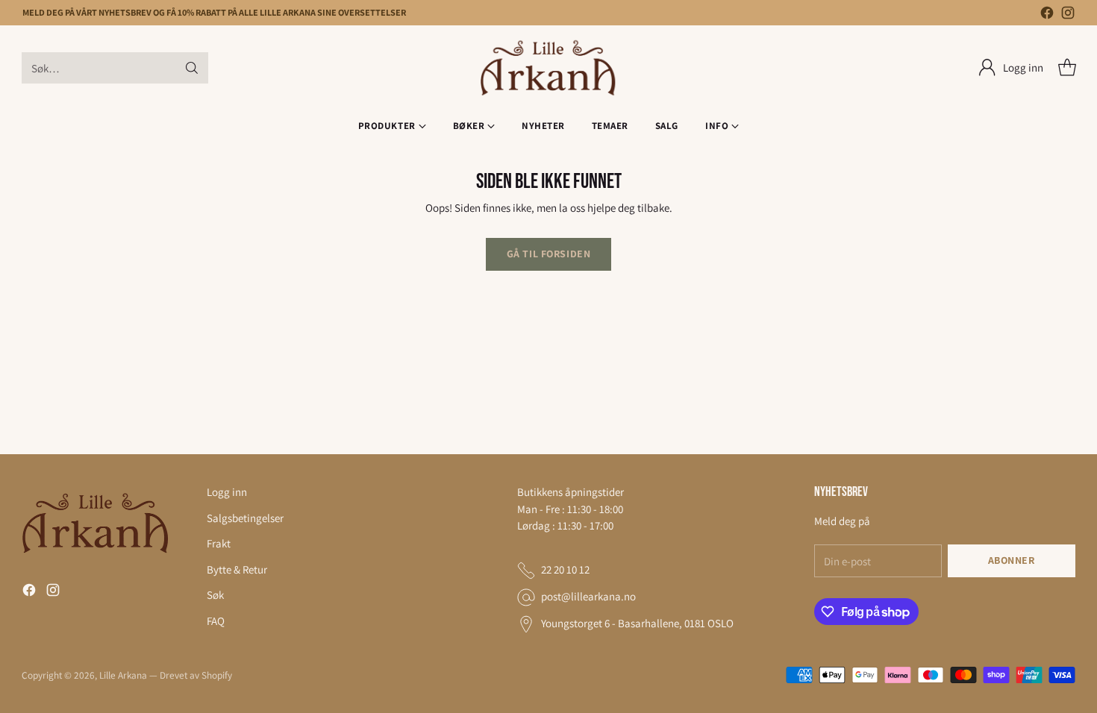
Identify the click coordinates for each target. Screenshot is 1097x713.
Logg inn (227, 492)
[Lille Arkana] (549, 68)
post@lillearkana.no (588, 596)
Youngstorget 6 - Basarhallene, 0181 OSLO (637, 623)
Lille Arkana (123, 675)
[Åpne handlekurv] (1067, 68)
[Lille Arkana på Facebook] (1047, 15)
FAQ (216, 621)
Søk (215, 595)
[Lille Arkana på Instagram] (1067, 15)
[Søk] (191, 68)
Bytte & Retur (237, 569)
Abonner (1011, 560)
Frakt (219, 543)
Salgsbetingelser (245, 518)
